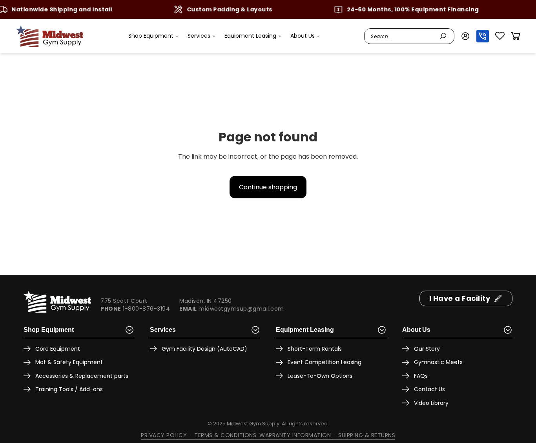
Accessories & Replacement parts (81, 376)
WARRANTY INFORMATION (295, 435)
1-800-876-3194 (146, 309)
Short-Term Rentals (315, 349)
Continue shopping (268, 187)
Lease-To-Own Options (320, 376)
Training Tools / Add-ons (69, 389)
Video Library (431, 403)
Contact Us (429, 389)
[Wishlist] (500, 36)
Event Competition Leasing (324, 362)
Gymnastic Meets (438, 362)
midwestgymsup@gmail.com (241, 309)
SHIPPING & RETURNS (366, 435)
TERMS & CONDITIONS (225, 435)
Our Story (427, 349)
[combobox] (403, 36)
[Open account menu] (465, 36)
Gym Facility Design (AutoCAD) (204, 349)
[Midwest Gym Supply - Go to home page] (49, 36)
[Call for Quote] (482, 36)
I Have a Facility (459, 298)
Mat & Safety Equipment (69, 362)
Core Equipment (57, 349)
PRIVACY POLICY (164, 435)
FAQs (421, 376)
